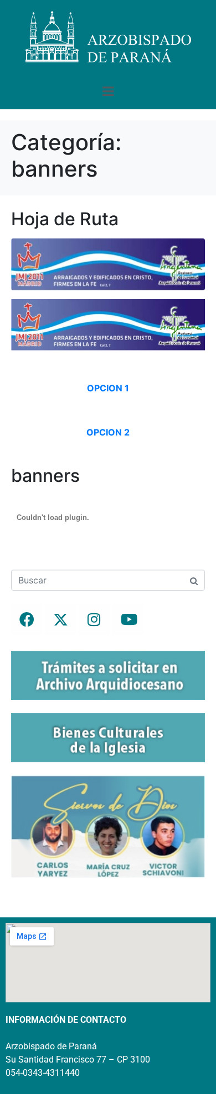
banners (45, 475)
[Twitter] (60, 619)
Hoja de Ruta (65, 219)
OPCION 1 (108, 388)
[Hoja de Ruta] (108, 263)
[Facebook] (26, 619)
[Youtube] (127, 619)
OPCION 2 (108, 432)
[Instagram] (94, 619)
